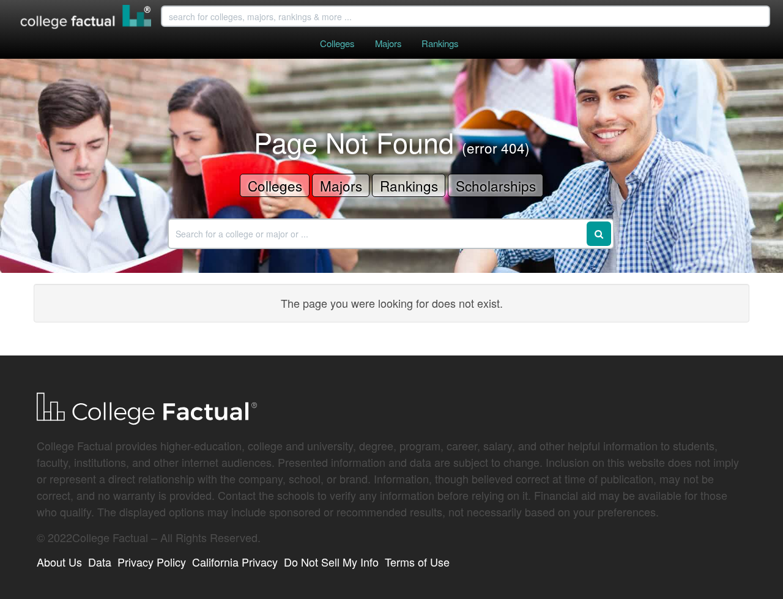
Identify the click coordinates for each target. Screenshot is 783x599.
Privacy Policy (151, 562)
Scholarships (496, 185)
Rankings (439, 43)
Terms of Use (417, 562)
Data (99, 562)
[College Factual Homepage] (86, 18)
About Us (59, 562)
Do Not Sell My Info (331, 562)
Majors (388, 43)
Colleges (337, 43)
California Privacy (235, 562)
